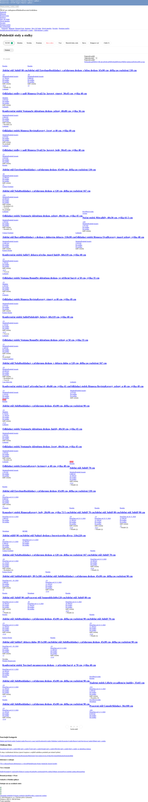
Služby (2, 771)
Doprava (11, 764)
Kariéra (32, 771)
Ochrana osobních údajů (21, 795)
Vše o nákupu (4, 764)
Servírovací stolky (87, 741)
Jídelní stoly (4, 741)
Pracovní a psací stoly (32, 741)
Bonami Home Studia (38, 764)
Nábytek (13, 30)
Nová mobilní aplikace (70, 771)
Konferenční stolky (45, 741)
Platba (30, 764)
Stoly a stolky (28, 30)
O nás (12, 771)
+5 (5, 85)
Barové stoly (77, 741)
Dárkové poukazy (24, 771)
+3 (5, 270)
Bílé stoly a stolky (23, 749)
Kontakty (7, 771)
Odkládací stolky (56, 741)
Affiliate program (57, 771)
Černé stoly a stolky (35, 749)
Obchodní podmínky (6, 795)
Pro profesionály (40, 771)
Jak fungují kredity (51, 764)
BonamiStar (81, 771)
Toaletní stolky (20, 741)
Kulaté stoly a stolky (48, 749)
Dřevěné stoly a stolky (62, 749)
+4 (3, 85)
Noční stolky (12, 741)
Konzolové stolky (67, 741)
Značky (16, 771)
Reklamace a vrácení (21, 764)
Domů (2, 30)
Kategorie (7, 30)
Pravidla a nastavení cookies (38, 795)
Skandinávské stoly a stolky (9, 749)
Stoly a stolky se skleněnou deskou (80, 749)
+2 (28, 85)
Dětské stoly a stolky (99, 741)
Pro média (49, 771)
